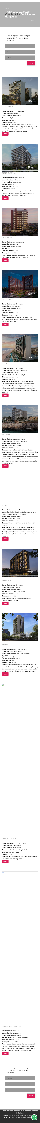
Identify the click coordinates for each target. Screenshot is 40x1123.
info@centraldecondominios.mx (26, 1118)
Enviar (31, 63)
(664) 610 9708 (9, 1118)
